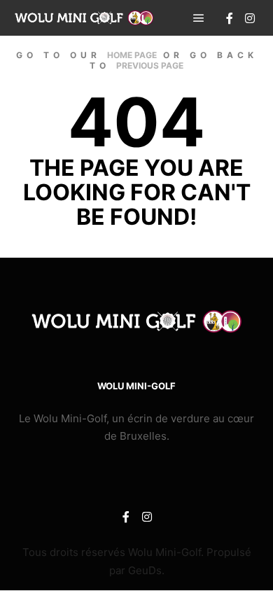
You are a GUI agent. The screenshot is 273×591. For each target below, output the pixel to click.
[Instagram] (250, 18)
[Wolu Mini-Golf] (84, 18)
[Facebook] (229, 18)
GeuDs (145, 570)
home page (132, 55)
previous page (149, 65)
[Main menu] (198, 18)
